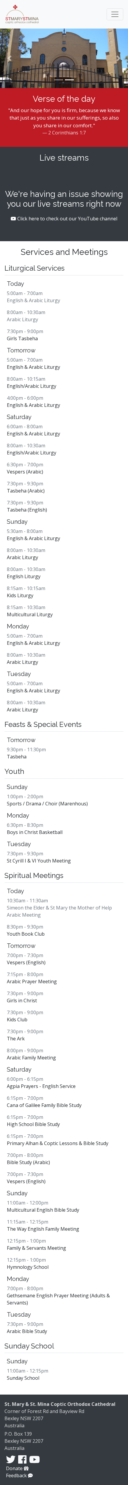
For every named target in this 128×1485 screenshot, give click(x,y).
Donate (15, 1468)
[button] (9, 58)
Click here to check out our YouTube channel (66, 218)
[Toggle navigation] (115, 14)
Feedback (17, 1475)
